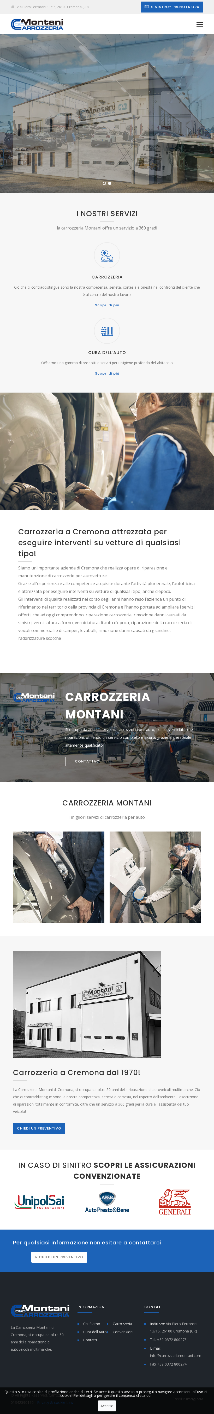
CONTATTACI (88, 761)
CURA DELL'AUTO (107, 353)
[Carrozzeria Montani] (37, 23)
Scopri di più (107, 305)
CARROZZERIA (107, 277)
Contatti (90, 1339)
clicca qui (143, 1395)
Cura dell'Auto (95, 1331)
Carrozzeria (122, 1323)
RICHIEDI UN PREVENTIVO (59, 1257)
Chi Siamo (91, 1323)
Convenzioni (123, 1331)
